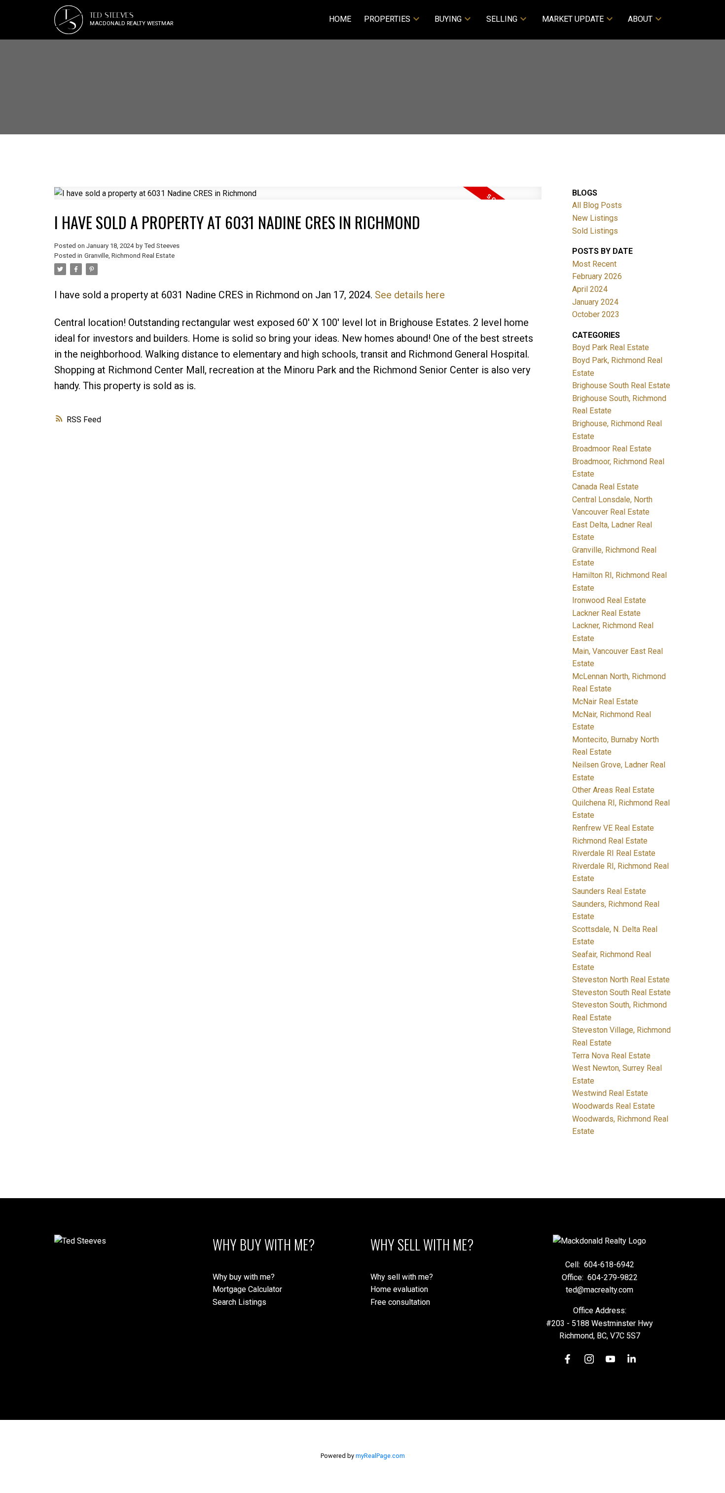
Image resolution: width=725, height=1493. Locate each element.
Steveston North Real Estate (621, 979)
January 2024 (595, 302)
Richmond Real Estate (610, 841)
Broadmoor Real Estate (612, 448)
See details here (410, 295)
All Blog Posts (597, 205)
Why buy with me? (244, 1277)
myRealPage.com (380, 1455)
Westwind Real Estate (610, 1093)
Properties (387, 19)
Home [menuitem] (340, 19)
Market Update (573, 19)
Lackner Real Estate (606, 613)
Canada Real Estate (605, 486)
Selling (501, 19)
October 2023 (595, 314)
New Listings (595, 218)
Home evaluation (399, 1289)
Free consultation (400, 1302)
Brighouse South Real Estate (621, 385)
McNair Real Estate (605, 701)
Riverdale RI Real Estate (613, 853)
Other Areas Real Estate (613, 790)
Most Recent (594, 264)
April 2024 (590, 289)
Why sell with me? (401, 1277)
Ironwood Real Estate (609, 600)
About (640, 19)
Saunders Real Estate (609, 891)
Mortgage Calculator (247, 1289)
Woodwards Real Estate (613, 1106)
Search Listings (239, 1302)
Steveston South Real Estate (621, 992)
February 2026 (597, 276)
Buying (448, 19)
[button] (567, 1359)
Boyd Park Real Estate (610, 347)
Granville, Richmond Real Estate (129, 255)
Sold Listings (595, 231)
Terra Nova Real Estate (611, 1055)
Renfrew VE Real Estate (613, 828)
